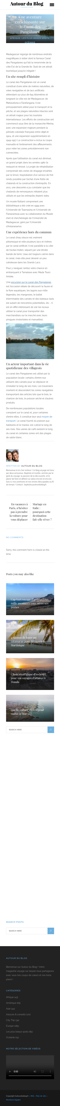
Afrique (15, 38)
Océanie (30, 42)
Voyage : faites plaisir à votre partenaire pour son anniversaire (26, 868)
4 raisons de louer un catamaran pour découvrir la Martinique (28, 641)
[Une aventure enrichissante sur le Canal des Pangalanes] (14, 455)
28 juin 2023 (14, 875)
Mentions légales (13, 1100)
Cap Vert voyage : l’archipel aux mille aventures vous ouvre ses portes (30, 603)
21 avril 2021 (14, 912)
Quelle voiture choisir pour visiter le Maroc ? (27, 711)
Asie (8, 1008)
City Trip (10, 1020)
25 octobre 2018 (16, 839)
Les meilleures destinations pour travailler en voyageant (26, 905)
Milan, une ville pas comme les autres (29, 833)
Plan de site (41, 1096)
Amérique (11, 1003)
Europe (10, 1026)
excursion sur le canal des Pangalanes (31, 282)
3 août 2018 (14, 769)
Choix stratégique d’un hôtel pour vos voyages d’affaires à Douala (28, 678)
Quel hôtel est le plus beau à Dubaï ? (28, 764)
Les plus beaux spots (35, 38)
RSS (32, 1096)
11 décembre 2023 (17, 806)
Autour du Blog (31, 466)
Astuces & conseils (16, 1014)
